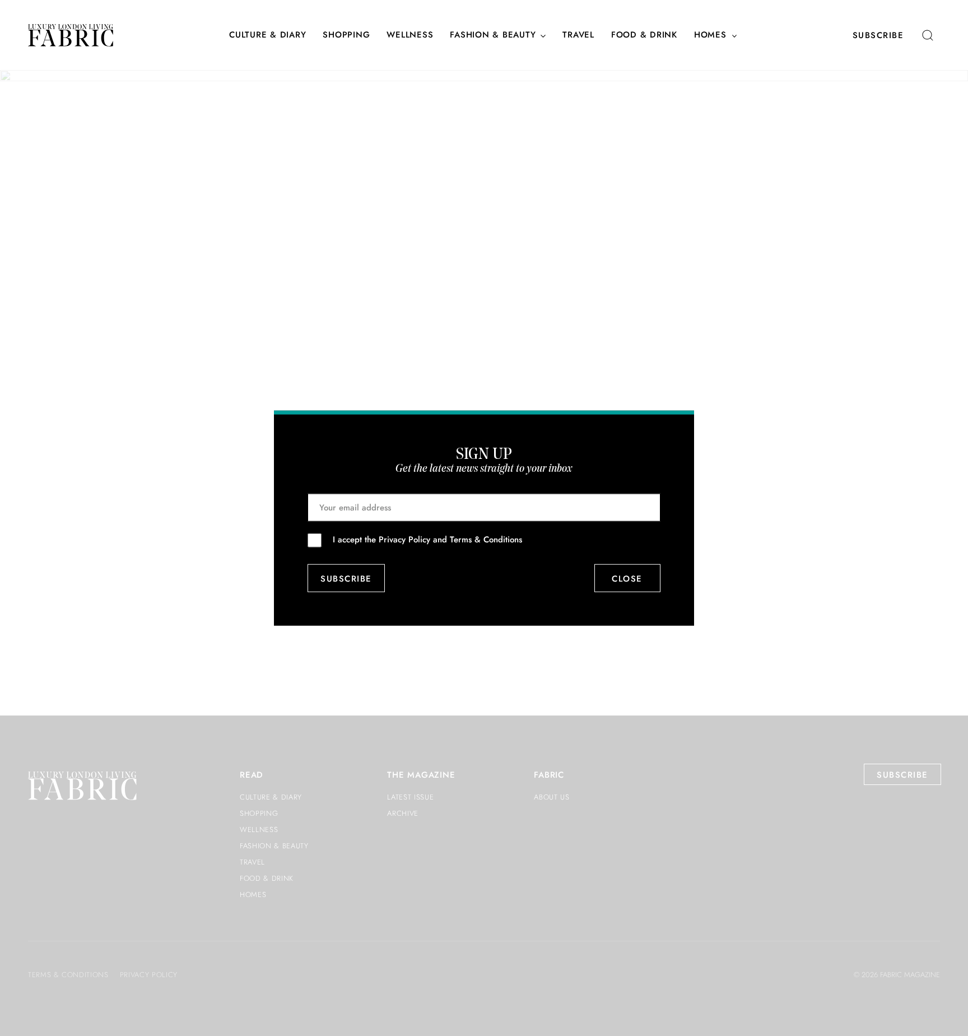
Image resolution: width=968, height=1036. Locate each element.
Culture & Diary (267, 35)
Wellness (410, 35)
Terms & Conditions (486, 539)
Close (627, 578)
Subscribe (878, 35)
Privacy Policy (404, 539)
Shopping (346, 35)
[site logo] (70, 35)
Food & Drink (644, 35)
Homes (710, 35)
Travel (578, 35)
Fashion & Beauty (493, 35)
